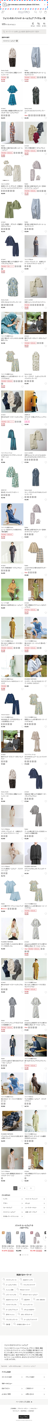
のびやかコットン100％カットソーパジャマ (11, 682)
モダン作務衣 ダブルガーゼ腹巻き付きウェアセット (11, 225)
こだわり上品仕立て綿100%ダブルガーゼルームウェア (12, 1062)
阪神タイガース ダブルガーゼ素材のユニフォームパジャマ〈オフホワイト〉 (12, 187)
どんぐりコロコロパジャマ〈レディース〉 (35, 112)
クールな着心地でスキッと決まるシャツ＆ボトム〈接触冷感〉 (36, 832)
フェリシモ (4, 1366)
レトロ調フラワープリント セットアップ (12, 906)
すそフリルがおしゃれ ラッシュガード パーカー (35, 870)
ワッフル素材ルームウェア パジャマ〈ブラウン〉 (35, 1100)
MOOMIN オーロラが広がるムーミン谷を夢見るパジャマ (11, 720)
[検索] (35, 12)
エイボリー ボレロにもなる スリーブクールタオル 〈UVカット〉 (35, 682)
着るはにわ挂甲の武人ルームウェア (12, 605)
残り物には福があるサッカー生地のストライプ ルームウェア (35, 187)
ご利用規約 (13, 1408)
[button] (20, 1254)
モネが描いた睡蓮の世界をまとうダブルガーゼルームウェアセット (11, 112)
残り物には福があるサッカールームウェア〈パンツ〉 (35, 74)
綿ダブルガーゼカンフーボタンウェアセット (35, 339)
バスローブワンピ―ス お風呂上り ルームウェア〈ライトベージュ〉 (12, 832)
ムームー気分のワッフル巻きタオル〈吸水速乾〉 (11, 531)
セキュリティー (34, 1408)
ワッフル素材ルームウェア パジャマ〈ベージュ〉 (12, 870)
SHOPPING (23, 1411)
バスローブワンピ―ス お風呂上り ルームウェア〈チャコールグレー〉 (36, 263)
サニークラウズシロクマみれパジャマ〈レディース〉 (36, 493)
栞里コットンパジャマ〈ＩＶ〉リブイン (35, 302)
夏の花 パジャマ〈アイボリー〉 (10, 492)
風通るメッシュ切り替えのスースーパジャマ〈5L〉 (35, 907)
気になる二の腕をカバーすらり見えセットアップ (11, 644)
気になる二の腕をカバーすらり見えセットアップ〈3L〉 (35, 986)
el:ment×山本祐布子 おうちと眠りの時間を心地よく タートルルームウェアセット (36, 946)
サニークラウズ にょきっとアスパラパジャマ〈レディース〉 (35, 377)
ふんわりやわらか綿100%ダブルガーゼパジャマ (35, 569)
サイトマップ (16, 1411)
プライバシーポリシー (23, 1408)
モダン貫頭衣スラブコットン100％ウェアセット (35, 606)
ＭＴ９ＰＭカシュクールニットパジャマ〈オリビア (36, 758)
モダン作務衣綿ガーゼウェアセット (35, 148)
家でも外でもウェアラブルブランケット (35, 1062)
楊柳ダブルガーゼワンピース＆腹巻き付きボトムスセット (35, 1137)
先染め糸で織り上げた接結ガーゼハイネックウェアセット (12, 263)
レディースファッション (15, 1366)
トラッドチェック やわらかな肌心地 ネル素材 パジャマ (12, 1137)
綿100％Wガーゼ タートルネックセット (12, 418)
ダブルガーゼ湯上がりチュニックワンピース (35, 418)
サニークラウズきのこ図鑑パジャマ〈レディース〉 (11, 74)
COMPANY (31, 1411)
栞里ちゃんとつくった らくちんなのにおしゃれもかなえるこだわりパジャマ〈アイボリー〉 (35, 457)
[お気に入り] (40, 12)
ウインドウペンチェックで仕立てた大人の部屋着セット (12, 1024)
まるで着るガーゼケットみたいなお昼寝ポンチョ (12, 339)
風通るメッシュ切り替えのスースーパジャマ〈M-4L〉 (12, 377)
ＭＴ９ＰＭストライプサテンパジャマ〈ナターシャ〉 (11, 456)
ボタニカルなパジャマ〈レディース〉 (11, 302)
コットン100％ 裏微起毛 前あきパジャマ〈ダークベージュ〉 (12, 1175)
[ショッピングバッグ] (45, 12)
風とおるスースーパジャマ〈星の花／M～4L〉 (35, 644)
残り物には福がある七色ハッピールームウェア (12, 149)
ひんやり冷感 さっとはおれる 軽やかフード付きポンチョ (12, 945)
